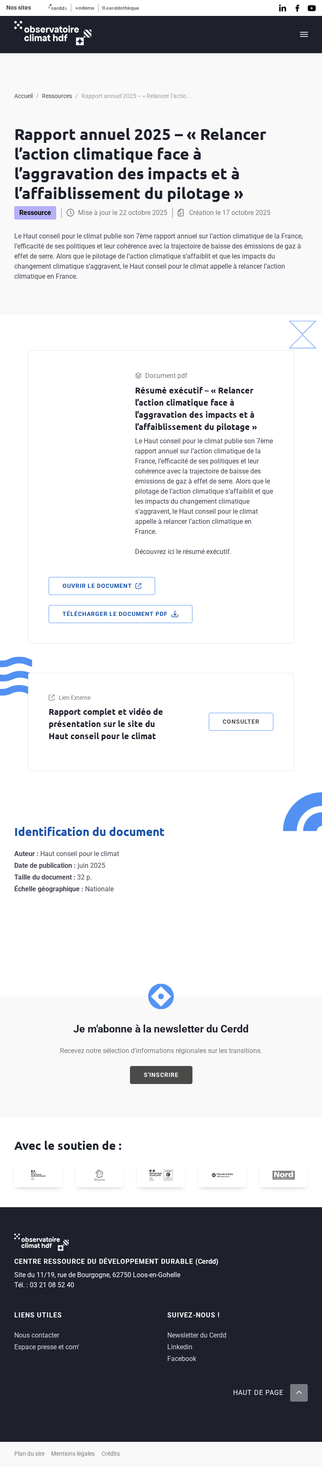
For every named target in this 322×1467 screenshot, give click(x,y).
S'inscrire (161, 1074)
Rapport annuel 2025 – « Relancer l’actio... (136, 96)
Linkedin (179, 1347)
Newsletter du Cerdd (196, 1335)
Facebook (181, 1359)
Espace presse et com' (46, 1347)
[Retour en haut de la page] (299, 1393)
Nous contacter (36, 1335)
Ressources (57, 96)
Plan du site (29, 1453)
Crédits (110, 1453)
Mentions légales (73, 1453)
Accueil (23, 96)
